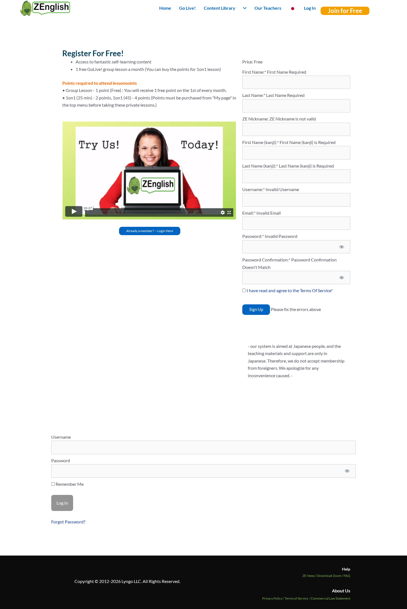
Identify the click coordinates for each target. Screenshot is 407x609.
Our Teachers (267, 8)
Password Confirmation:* (266, 259)
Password (60, 460)
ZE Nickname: (255, 118)
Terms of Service (296, 598)
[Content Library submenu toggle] (244, 8)
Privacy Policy (272, 598)
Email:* (249, 212)
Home (165, 8)
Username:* (253, 189)
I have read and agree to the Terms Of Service (289, 290)
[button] (345, 11)
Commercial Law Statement (330, 598)
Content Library (219, 8)
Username (61, 437)
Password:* (253, 236)
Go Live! (187, 8)
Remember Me (69, 484)
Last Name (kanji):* (260, 165)
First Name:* (254, 71)
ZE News (309, 575)
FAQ (347, 575)
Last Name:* (253, 95)
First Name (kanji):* (261, 142)
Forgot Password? (68, 521)
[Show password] (341, 246)
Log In (310, 8)
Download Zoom (330, 575)
